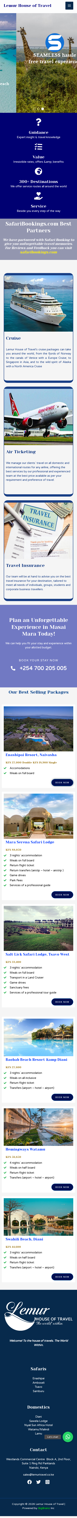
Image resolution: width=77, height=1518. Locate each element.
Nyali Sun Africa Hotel (38, 1425)
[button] (34, 109)
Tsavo (38, 1387)
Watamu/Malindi (38, 1429)
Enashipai (38, 1378)
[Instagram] (47, 1482)
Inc (46, 1508)
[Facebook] (29, 1482)
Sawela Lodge (38, 1421)
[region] (38, 56)
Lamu (38, 1433)
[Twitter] (38, 1482)
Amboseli (38, 1382)
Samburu (38, 1391)
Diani (38, 1416)
